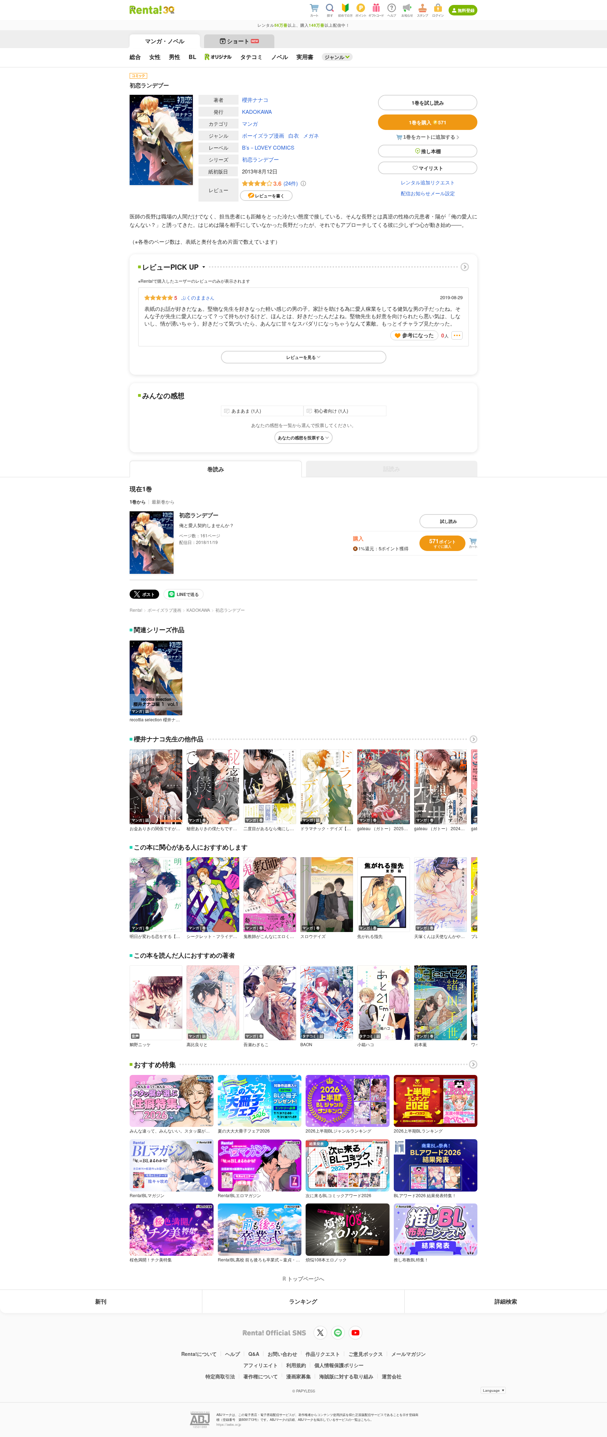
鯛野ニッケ (140, 1044)
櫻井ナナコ (255, 99)
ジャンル (334, 56)
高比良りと (197, 1044)
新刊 (100, 1301)
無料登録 (466, 10)
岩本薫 (420, 1044)
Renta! (136, 610)
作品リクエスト (323, 1353)
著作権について (260, 1376)
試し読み (448, 521)
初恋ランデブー (260, 159)
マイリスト (431, 167)
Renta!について (199, 1353)
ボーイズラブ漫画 (263, 135)
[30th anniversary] (168, 10)
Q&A (253, 1353)
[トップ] (146, 10)
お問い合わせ (282, 1353)
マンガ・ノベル (164, 41)
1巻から (138, 501)
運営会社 (392, 1376)
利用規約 (296, 1365)
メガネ (311, 135)
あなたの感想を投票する (301, 437)
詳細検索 (506, 1301)
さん (197, 297)
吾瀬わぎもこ (256, 1044)
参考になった (418, 335)
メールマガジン (408, 1353)
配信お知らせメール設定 (428, 193)
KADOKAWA (257, 111)
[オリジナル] (218, 57)
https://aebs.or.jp (228, 1424)
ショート (242, 41)
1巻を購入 (427, 122)
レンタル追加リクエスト (428, 182)
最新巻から (163, 501)
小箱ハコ (365, 1044)
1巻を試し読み (428, 102)
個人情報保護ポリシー (339, 1365)
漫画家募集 (298, 1376)
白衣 (293, 135)
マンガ (250, 123)
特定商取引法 (220, 1376)
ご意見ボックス (365, 1353)
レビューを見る (301, 357)
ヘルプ (232, 1353)
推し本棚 (431, 151)
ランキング (303, 1301)
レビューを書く (270, 195)
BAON (306, 1044)
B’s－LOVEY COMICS (268, 147)
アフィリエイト (260, 1365)
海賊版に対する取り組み (346, 1376)
